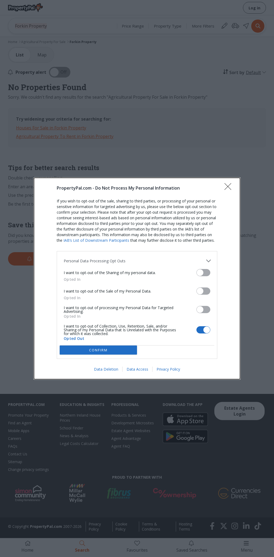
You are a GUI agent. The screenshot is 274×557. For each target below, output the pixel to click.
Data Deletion (106, 369)
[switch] (203, 272)
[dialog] (137, 278)
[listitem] (137, 261)
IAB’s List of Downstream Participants (96, 240)
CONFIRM (98, 350)
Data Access (137, 369)
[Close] (229, 188)
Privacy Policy (168, 369)
